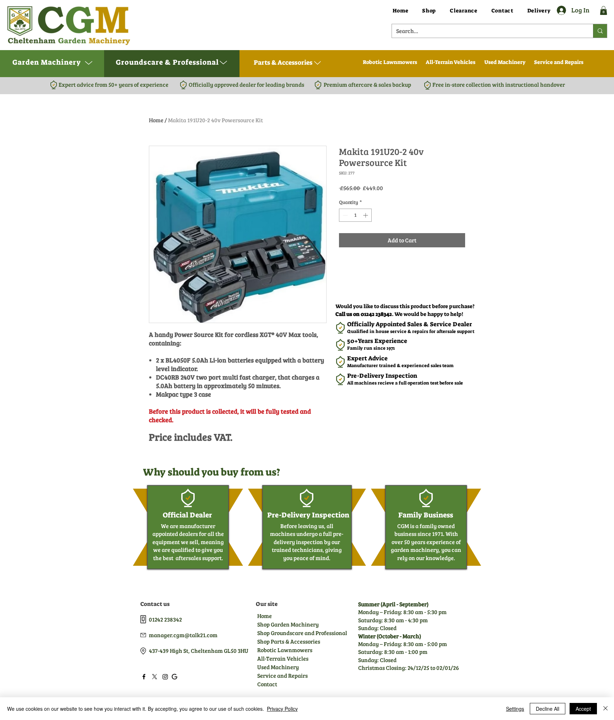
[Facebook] (143, 676)
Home (156, 120)
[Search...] (600, 31)
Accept (583, 708)
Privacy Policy (282, 708)
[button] (603, 10)
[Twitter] (154, 676)
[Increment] (366, 215)
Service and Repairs (282, 675)
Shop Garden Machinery (288, 624)
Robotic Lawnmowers (284, 650)
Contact (267, 684)
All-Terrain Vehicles (282, 658)
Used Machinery (278, 667)
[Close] (605, 708)
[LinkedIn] (165, 676)
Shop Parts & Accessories (288, 641)
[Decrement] (344, 215)
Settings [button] (515, 708)
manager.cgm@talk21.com (183, 635)
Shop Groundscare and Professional (288, 632)
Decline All (547, 708)
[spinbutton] (355, 215)
